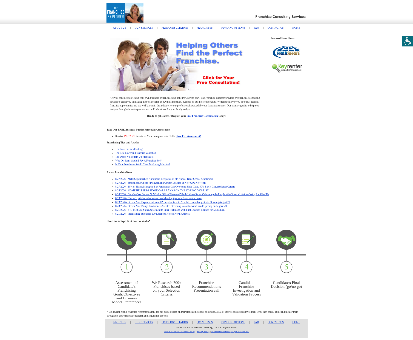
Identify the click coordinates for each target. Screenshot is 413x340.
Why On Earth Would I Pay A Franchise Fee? (138, 160)
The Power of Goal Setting (129, 149)
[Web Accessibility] (407, 41)
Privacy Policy (203, 331)
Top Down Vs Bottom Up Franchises (134, 156)
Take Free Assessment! (188, 136)
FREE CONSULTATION (175, 27)
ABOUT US (119, 27)
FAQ (256, 27)
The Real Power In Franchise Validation (135, 152)
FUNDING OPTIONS (233, 27)
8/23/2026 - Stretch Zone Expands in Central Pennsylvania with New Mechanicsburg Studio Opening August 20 (172, 202)
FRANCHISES (205, 27)
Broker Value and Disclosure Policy (179, 331)
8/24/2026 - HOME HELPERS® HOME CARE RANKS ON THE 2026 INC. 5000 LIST (161, 190)
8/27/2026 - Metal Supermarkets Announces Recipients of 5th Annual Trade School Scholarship (164, 178)
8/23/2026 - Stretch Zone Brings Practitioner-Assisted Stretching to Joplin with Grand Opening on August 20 (171, 206)
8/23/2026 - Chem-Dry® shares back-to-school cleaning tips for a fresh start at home (158, 198)
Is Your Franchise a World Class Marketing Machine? (142, 164)
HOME (296, 27)
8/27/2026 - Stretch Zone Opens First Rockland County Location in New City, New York (160, 182)
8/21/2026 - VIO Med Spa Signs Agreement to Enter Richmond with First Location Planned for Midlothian (170, 209)
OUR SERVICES (144, 27)
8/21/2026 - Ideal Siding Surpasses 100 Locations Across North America (152, 213)
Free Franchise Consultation (202, 115)
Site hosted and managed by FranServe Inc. (230, 331)
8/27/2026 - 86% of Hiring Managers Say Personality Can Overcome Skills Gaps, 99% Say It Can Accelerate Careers (175, 186)
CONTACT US (276, 27)
